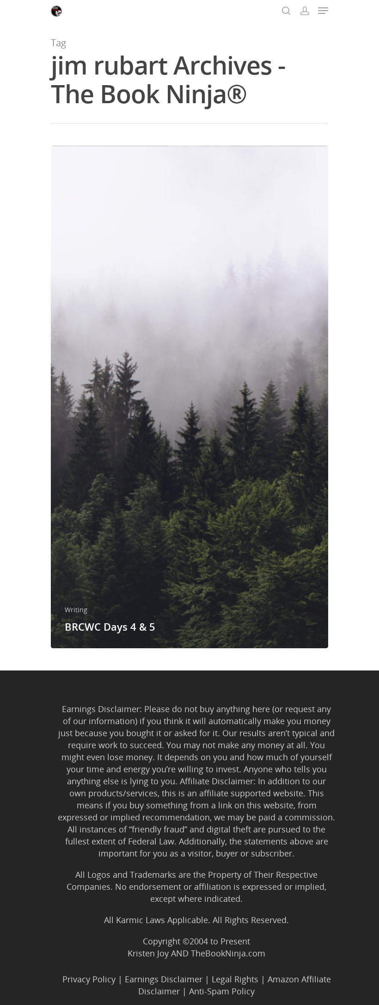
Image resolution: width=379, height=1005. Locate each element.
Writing (76, 609)
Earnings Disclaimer (163, 979)
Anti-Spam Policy (222, 991)
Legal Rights (235, 979)
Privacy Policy (89, 979)
